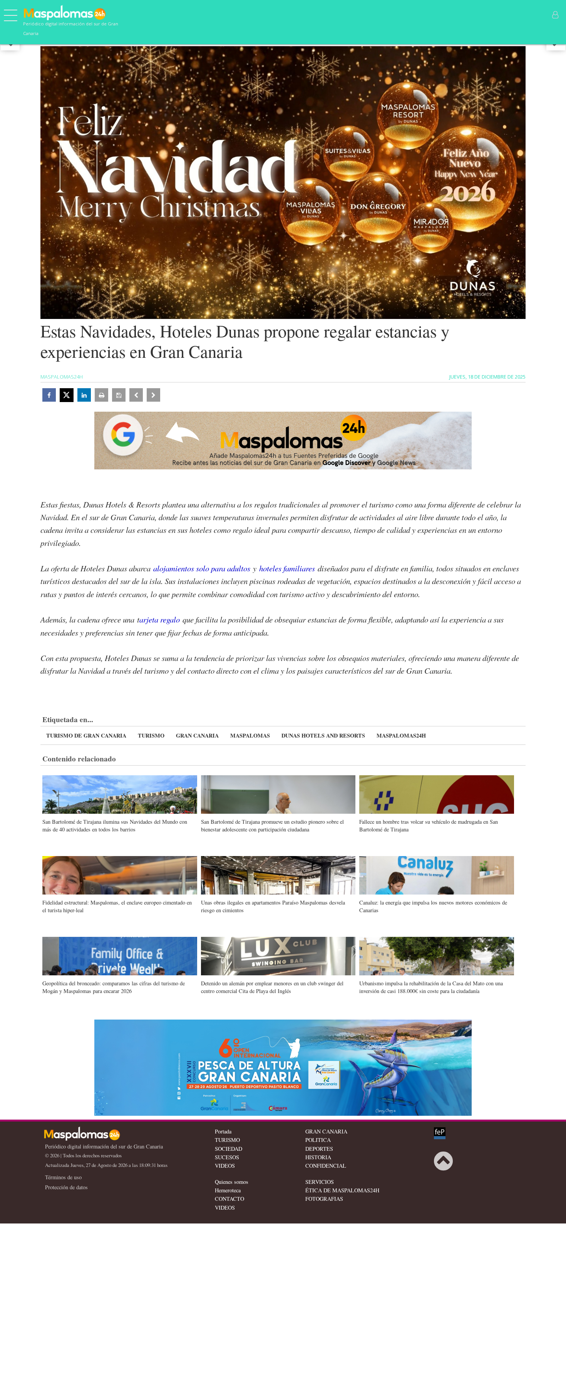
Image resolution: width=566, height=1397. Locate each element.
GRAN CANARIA (197, 735)
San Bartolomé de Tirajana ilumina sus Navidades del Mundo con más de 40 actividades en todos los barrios (114, 825)
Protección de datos (66, 1187)
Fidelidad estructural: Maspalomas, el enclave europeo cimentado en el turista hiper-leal (117, 906)
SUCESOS (227, 1157)
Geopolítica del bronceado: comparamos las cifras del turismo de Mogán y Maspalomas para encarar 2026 (113, 987)
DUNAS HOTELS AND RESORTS (323, 735)
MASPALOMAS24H (401, 735)
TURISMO (151, 735)
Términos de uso (63, 1177)
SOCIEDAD (228, 1148)
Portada (223, 1131)
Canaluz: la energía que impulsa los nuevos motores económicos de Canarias (433, 906)
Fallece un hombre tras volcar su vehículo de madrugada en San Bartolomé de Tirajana (428, 825)
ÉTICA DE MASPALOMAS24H (342, 1190)
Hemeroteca (228, 1190)
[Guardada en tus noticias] (119, 395)
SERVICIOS (319, 1181)
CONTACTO (229, 1198)
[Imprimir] (101, 395)
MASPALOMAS (250, 735)
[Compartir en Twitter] (67, 395)
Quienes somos (231, 1181)
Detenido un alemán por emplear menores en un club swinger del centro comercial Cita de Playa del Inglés (272, 987)
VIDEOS (225, 1165)
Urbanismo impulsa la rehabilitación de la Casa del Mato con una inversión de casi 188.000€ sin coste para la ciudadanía (431, 987)
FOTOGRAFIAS (324, 1198)
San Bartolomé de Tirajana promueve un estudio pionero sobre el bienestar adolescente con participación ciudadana (272, 825)
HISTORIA (318, 1157)
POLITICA (318, 1139)
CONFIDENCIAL (325, 1165)
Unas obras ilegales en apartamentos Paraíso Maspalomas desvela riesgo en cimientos (273, 906)
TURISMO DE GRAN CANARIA (86, 735)
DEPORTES (319, 1148)
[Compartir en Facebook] (49, 395)
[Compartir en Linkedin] (84, 395)
